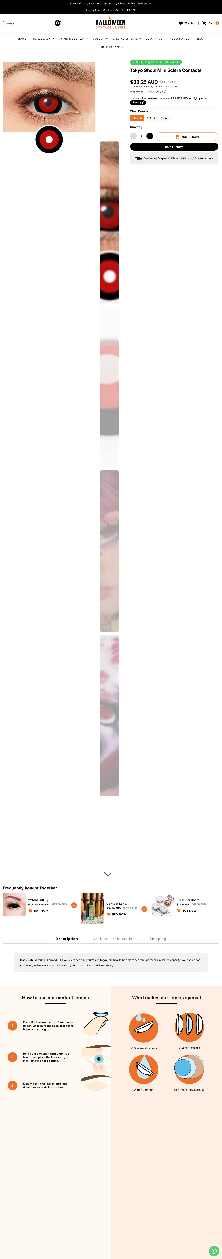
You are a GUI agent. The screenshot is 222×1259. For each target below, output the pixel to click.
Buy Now (40, 910)
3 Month (151, 118)
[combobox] (32, 23)
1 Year (164, 118)
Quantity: (136, 127)
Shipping (148, 86)
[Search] (57, 23)
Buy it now (174, 147)
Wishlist (189, 23)
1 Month (137, 118)
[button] (42, 38)
